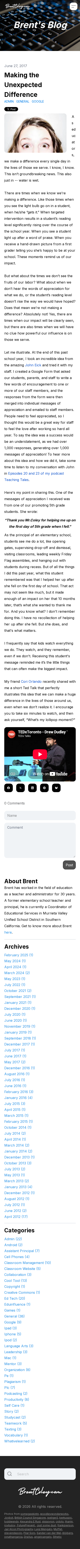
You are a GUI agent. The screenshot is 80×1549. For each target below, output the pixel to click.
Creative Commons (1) (22, 1292)
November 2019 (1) (19, 1026)
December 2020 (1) (19, 1008)
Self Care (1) (14, 1405)
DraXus (28, 1536)
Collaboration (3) (18, 1274)
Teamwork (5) (15, 1423)
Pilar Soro (29, 1533)
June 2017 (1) (15, 1056)
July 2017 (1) (14, 1050)
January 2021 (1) (18, 1002)
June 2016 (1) (15, 1086)
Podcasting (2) (16, 1393)
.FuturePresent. (25, 1525)
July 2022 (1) (14, 985)
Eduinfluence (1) (17, 1304)
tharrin (69, 1521)
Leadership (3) (16, 1352)
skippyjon (48, 1521)
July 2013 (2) (14, 1169)
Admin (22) (13, 1239)
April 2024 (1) (15, 967)
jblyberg (67, 1533)
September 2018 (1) (20, 1038)
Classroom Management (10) (27, 1263)
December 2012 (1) (19, 1193)
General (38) (14, 1316)
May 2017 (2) (15, 1062)
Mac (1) (10, 1358)
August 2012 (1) (16, 1199)
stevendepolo (13, 1533)
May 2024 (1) (15, 961)
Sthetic (57, 1536)
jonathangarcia (13, 1536)
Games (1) (12, 1310)
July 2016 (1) (14, 1080)
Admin (9, 101)
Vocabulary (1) (16, 1435)
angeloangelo (43, 1536)
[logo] (17, 6)
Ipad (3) (10, 1328)
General (22, 101)
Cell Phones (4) (17, 1257)
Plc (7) (9, 1387)
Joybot (8, 1517)
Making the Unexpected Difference (23, 84)
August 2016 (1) (17, 1074)
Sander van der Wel (49, 1533)
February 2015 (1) (18, 1121)
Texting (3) (13, 1429)
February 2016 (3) (18, 1092)
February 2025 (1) (18, 955)
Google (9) (13, 1322)
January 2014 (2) (18, 1151)
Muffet (58, 1529)
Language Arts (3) (18, 1346)
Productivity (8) (16, 1399)
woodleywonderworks (54, 1513)
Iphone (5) (12, 1334)
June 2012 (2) (15, 1211)
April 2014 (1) (15, 1139)
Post (69, 865)
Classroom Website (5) (22, 1269)
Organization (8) (17, 1370)
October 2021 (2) (18, 991)
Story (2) (11, 1411)
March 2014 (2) (16, 1145)
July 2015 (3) (14, 1104)
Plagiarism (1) (15, 1382)
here (8, 932)
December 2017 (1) (19, 1044)
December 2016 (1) (19, 1068)
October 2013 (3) (18, 1163)
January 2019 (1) (18, 1032)
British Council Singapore (30, 1517)
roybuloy (9, 1525)
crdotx (60, 1521)
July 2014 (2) (15, 1133)
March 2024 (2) (17, 973)
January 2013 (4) (18, 1187)
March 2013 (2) (16, 1181)
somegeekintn (29, 1513)
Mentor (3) (13, 1364)
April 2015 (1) (15, 1109)
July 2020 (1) (15, 1014)
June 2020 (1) (15, 1020)
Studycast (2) (15, 1417)
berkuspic (65, 1517)
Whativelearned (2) (19, 1441)
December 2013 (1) (19, 1157)
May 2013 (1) (14, 1175)
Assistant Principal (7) (22, 1251)
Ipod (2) (10, 1340)
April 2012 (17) (16, 1217)
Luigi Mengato (43, 1529)
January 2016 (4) (18, 1098)
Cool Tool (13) (15, 1280)
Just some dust (46, 1525)
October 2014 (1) (18, 1127)
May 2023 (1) (14, 979)
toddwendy (11, 1521)
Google (38, 101)
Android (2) (13, 1245)
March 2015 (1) (16, 1115)
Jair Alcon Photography (18, 1529)
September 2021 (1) (20, 997)
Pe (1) (9, 1376)
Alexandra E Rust (30, 1521)
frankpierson (65, 1525)
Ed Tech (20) (14, 1298)
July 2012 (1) (14, 1205)
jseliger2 (52, 1517)
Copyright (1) (14, 1286)
